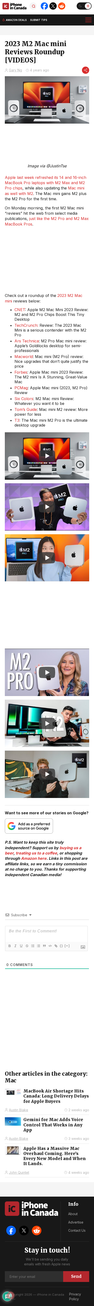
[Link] (56, 946)
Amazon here (34, 858)
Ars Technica (26, 341)
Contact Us (77, 1230)
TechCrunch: (26, 325)
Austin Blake (18, 1110)
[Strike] (27, 946)
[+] (67, 946)
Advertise (75, 1222)
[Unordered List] (38, 946)
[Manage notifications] (10, 1295)
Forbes (20, 372)
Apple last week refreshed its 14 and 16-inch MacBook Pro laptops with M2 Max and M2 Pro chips (45, 183)
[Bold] (9, 946)
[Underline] (21, 946)
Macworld (23, 356)
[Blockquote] (44, 946)
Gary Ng (15, 70)
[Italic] (15, 946)
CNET (19, 309)
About (73, 1214)
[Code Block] (50, 946)
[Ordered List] (32, 946)
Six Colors (23, 398)
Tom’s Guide (25, 409)
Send (76, 1276)
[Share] (85, 70)
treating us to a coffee (36, 853)
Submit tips (38, 20)
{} (61, 946)
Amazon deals (16, 20)
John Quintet (19, 1172)
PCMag (21, 387)
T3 (16, 420)
